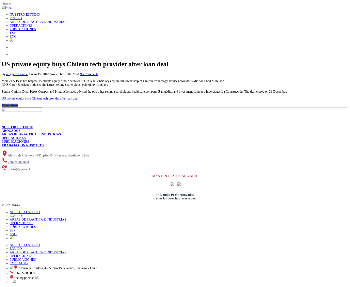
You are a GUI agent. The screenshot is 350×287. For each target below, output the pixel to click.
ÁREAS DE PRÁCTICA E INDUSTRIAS (38, 22)
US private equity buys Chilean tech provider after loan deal (40, 98)
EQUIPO (16, 18)
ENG (13, 36)
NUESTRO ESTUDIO (25, 14)
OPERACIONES (21, 25)
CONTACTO (19, 263)
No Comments (89, 74)
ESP (13, 32)
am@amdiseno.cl (17, 74)
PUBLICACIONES (23, 29)
